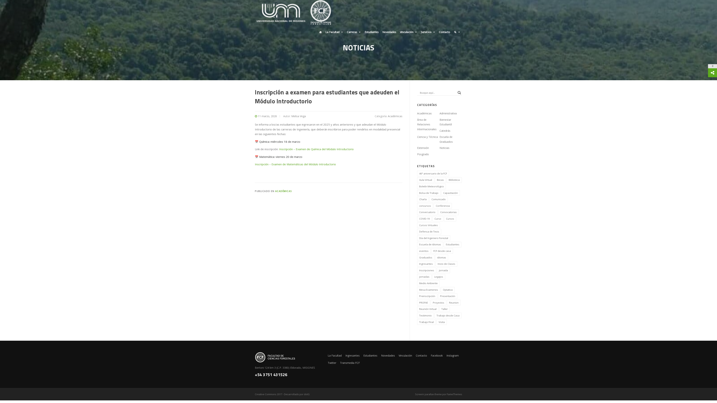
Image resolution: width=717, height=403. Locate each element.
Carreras (352, 32)
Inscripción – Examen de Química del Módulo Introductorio (316, 149)
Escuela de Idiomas (430, 244)
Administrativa (448, 113)
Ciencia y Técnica (427, 137)
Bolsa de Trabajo (428, 193)
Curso (437, 218)
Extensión (423, 148)
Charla (423, 199)
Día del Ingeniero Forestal (433, 238)
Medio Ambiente (428, 283)
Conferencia (443, 205)
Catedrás (445, 130)
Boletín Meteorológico (431, 186)
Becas (440, 180)
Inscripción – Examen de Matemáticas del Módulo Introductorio (295, 164)
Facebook (437, 355)
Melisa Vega (298, 116)
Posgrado (423, 154)
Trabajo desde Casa (448, 315)
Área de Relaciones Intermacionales (427, 124)
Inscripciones (426, 270)
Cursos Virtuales (428, 225)
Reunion (454, 302)
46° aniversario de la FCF (433, 173)
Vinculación (406, 32)
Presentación (447, 296)
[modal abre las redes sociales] (712, 72)
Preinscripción (427, 296)
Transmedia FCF (350, 363)
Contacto (444, 32)
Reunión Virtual (428, 309)
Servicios (426, 32)
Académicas (395, 116)
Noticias (444, 148)
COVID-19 (424, 218)
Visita (442, 322)
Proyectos (438, 302)
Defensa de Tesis (429, 231)
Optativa (448, 289)
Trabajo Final (426, 322)
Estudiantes (372, 32)
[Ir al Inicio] (319, 32)
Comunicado (439, 199)
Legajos (438, 276)
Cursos (450, 218)
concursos (425, 205)
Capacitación (450, 193)
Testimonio (425, 315)
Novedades (389, 32)
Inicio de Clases (446, 263)
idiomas (441, 257)
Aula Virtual (425, 180)
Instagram (452, 355)
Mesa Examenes (428, 289)
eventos (424, 251)
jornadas (424, 276)
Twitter (332, 363)
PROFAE (423, 302)
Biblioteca (454, 180)
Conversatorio (427, 212)
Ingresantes (426, 263)
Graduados (425, 257)
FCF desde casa (442, 251)
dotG (307, 394)
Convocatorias (448, 212)
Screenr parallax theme (428, 394)
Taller (444, 309)
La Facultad (332, 32)
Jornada (443, 270)
